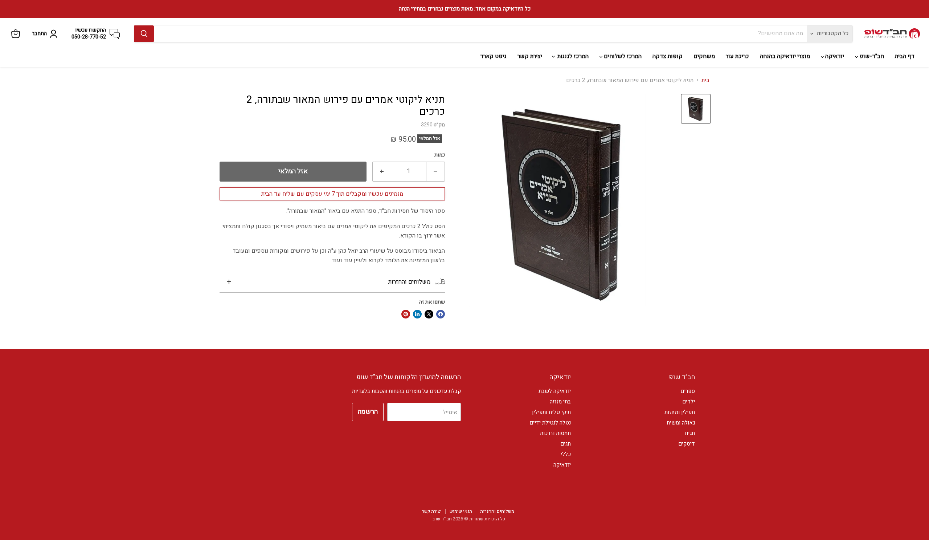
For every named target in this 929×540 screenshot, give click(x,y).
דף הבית (904, 56)
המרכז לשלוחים (622, 56)
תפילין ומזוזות (679, 412)
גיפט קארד (493, 56)
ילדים (688, 402)
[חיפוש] (144, 33)
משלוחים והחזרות (497, 511)
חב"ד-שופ (871, 56)
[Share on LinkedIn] (417, 314)
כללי (566, 454)
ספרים (687, 391)
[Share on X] (429, 314)
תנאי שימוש (461, 511)
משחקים (704, 56)
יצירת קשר (529, 56)
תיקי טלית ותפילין (551, 412)
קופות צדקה (667, 56)
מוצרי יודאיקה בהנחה (785, 56)
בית (705, 80)
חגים (689, 433)
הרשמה (368, 412)
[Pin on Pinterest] (405, 314)
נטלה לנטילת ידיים (550, 423)
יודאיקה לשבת (555, 391)
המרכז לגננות (572, 56)
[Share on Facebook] (440, 314)
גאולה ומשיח (681, 423)
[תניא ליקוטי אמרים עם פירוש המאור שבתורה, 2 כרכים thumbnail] (696, 108)
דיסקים (686, 444)
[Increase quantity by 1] (381, 172)
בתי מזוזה (560, 402)
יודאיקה (834, 56)
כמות (439, 155)
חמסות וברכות (555, 433)
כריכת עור (737, 56)
